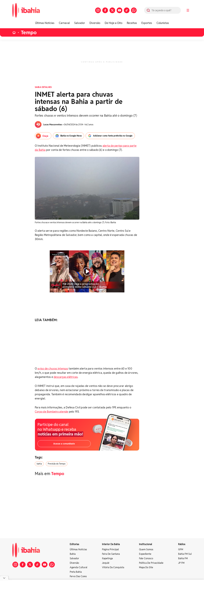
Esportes (146, 23)
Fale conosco (146, 558)
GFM (180, 549)
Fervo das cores (78, 576)
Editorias (74, 544)
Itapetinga (107, 558)
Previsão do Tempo (56, 463)
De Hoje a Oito (113, 23)
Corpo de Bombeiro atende (51, 411)
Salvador (79, 23)
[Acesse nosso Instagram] (98, 10)
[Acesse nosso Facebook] (105, 10)
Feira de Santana (111, 553)
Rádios (181, 544)
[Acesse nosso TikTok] (126, 10)
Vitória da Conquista (113, 567)
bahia (39, 463)
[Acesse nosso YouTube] (119, 10)
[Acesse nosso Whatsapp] (134, 10)
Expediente (145, 553)
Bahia (73, 553)
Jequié (105, 562)
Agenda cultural (78, 567)
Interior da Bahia (111, 544)
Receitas (132, 23)
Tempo (29, 32)
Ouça (45, 136)
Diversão (94, 23)
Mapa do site (146, 567)
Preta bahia (76, 571)
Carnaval (64, 23)
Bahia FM (183, 558)
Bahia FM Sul (185, 553)
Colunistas (163, 23)
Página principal (110, 549)
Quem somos (146, 549)
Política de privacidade (151, 562)
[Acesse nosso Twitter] (112, 10)
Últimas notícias (78, 549)
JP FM (181, 562)
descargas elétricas (66, 377)
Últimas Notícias (44, 23)
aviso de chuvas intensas (52, 368)
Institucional (145, 544)
